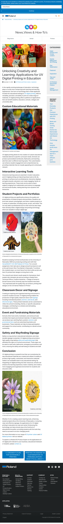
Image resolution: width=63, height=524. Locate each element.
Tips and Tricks (52, 77)
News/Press (42, 479)
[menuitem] (58, 16)
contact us (17, 444)
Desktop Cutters (7, 494)
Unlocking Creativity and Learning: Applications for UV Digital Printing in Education (30, 19)
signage (35, 298)
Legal (41, 514)
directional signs (7, 302)
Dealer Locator (43, 481)
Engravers (18, 484)
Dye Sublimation (53, 66)
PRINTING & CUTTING (5, 475)
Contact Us (42, 478)
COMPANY (41, 475)
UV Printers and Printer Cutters (23, 82)
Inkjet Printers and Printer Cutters (53, 53)
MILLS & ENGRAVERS (19, 475)
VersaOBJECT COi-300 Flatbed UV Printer (15, 264)
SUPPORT (30, 475)
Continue (31, 11)
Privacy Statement (8, 514)
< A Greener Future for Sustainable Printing (13, 455)
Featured (53, 70)
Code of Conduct (26, 514)
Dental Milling (19, 479)
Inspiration (33, 82)
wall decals (31, 300)
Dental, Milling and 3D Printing (53, 60)
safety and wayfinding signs (26, 340)
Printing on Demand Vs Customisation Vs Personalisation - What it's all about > (35, 456)
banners (24, 300)
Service (29, 489)
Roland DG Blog (8, 19)
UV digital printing (29, 93)
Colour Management (54, 89)
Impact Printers (20, 486)
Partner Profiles (43, 490)
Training (29, 490)
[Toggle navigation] (3, 16)
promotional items (8, 322)
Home (2, 19)
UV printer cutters (31, 434)
